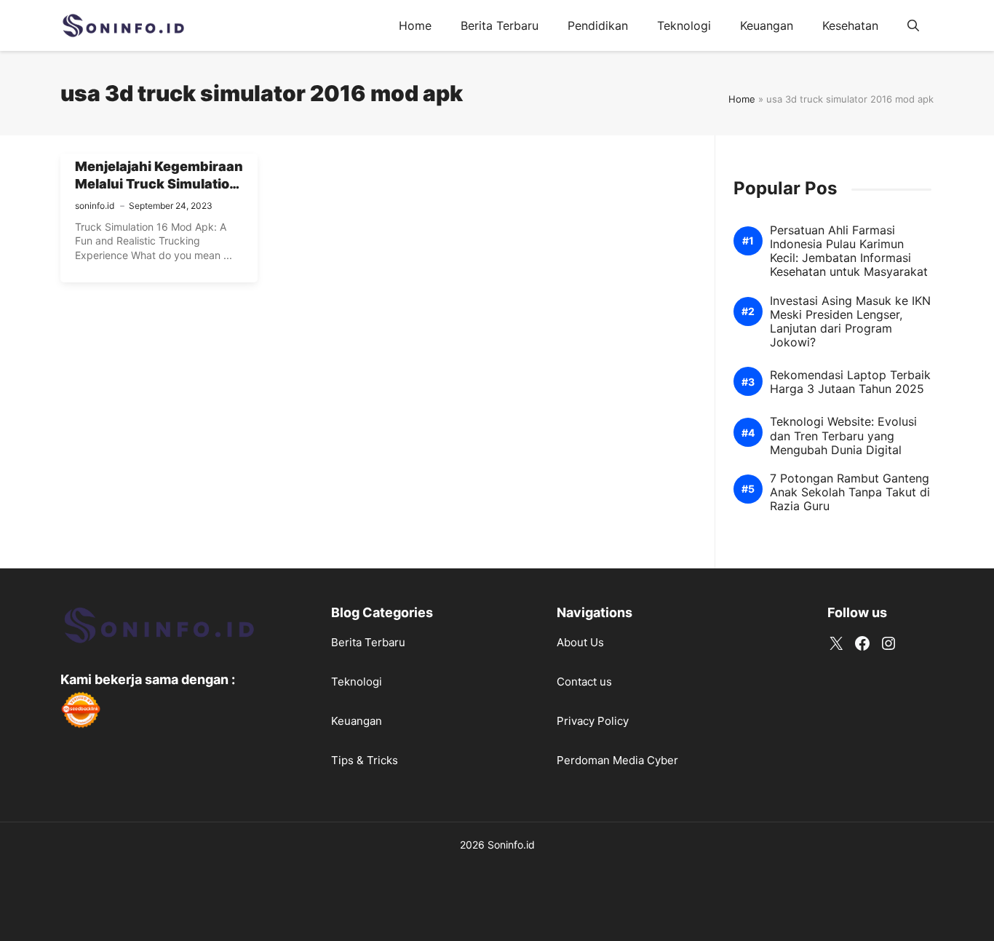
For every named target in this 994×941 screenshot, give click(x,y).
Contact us (584, 681)
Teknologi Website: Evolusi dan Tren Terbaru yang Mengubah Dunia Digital (843, 436)
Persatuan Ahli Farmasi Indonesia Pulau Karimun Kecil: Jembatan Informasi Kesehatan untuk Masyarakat (849, 251)
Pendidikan (598, 25)
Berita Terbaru (499, 25)
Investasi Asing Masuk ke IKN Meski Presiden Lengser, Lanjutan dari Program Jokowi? (850, 322)
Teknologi (684, 25)
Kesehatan (850, 25)
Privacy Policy (593, 721)
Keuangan (766, 25)
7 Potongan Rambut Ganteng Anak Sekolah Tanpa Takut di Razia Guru (850, 492)
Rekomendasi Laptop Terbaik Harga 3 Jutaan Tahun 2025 (850, 382)
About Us (580, 642)
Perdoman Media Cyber (617, 760)
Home (415, 25)
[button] (913, 25)
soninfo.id (94, 205)
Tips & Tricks (364, 760)
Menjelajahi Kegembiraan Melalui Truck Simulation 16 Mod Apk (159, 184)
